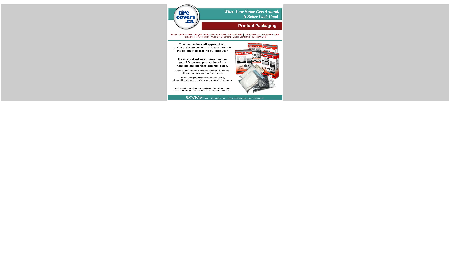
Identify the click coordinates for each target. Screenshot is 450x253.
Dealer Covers (185, 34)
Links (235, 37)
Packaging (188, 37)
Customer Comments (221, 37)
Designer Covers (202, 34)
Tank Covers (250, 34)
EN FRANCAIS (259, 37)
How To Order (202, 37)
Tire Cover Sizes (218, 34)
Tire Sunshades (235, 34)
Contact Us (245, 37)
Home (174, 34)
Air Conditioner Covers (268, 34)
